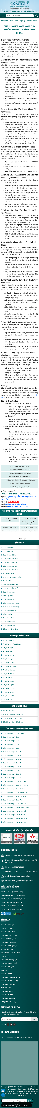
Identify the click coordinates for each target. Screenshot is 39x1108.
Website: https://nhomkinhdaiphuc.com (19, 881)
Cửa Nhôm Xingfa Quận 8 (12, 774)
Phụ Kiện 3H (7, 700)
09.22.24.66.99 (32, 872)
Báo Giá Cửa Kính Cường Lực (13, 715)
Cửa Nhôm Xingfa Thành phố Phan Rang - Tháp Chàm (19, 480)
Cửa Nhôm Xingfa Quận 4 (12, 759)
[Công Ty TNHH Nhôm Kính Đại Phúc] (19, 5)
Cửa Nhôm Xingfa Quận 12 (12, 748)
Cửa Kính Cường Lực (10, 562)
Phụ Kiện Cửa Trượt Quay (12, 644)
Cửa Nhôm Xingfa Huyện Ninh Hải (20, 469)
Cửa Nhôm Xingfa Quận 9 (12, 778)
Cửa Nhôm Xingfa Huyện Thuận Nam (19, 487)
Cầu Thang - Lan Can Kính (12, 577)
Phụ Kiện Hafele (8, 692)
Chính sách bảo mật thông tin (11, 902)
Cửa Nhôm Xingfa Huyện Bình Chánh (16, 807)
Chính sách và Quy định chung (12, 892)
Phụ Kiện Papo (8, 648)
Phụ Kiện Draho (8, 655)
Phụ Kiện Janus (8, 674)
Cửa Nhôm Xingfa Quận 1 (12, 737)
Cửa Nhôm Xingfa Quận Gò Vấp (14, 789)
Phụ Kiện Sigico (8, 685)
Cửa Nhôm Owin (8, 618)
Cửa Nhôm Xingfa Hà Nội (29, 518)
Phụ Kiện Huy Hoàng (10, 666)
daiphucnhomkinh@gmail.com (15, 504)
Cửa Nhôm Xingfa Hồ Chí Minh (10, 519)
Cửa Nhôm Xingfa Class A (12, 603)
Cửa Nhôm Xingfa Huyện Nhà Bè (14, 822)
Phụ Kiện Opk (7, 651)
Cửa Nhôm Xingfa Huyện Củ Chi (14, 815)
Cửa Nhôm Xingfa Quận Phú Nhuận (15, 792)
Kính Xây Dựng (8, 596)
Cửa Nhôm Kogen (9, 592)
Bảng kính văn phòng (10, 629)
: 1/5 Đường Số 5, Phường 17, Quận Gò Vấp (17, 1037)
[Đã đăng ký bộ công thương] (6, 913)
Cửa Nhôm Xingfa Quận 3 (12, 755)
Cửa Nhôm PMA (8, 599)
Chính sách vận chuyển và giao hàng (14, 899)
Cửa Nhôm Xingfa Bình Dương (29, 523)
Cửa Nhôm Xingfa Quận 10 (12, 741)
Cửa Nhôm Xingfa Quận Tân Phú (14, 800)
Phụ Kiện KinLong (9, 670)
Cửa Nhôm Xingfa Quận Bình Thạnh (15, 785)
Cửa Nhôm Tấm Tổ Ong (11, 607)
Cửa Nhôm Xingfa (9, 547)
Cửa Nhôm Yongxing (10, 610)
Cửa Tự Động (7, 581)
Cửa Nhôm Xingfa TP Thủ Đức (13, 733)
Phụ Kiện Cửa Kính (9, 688)
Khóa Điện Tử (7, 677)
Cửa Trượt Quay (8, 551)
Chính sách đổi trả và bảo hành (12, 906)
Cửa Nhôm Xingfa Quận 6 (12, 767)
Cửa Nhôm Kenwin (9, 625)
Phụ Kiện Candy (8, 681)
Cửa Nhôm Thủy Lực (10, 566)
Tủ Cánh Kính (7, 614)
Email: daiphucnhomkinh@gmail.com (18, 876)
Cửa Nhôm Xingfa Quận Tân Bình (14, 796)
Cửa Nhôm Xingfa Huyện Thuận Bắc (19, 483)
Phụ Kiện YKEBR (8, 696)
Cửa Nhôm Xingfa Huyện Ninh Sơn (19, 476)
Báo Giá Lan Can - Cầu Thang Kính (15, 722)
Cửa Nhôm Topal (9, 622)
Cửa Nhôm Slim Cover (10, 559)
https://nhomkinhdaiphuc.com (17, 506)
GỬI (34, 1019)
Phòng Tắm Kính (8, 573)
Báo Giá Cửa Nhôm (9, 711)
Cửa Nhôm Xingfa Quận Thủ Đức (14, 804)
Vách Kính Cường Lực (10, 585)
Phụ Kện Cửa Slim (9, 640)
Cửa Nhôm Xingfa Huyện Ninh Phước (20, 473)
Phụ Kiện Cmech (8, 662)
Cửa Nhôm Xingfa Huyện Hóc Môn (15, 818)
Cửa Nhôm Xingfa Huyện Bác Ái (19, 466)
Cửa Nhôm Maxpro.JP (10, 570)
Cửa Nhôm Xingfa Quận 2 (12, 752)
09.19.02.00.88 (13, 502)
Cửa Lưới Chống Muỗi (10, 588)
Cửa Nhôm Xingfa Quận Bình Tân (14, 781)
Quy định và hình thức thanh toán (13, 895)
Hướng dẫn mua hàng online (11, 909)
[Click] (2, 837)
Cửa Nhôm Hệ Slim (9, 555)
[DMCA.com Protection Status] (19, 913)
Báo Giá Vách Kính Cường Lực (13, 718)
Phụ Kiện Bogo (8, 659)
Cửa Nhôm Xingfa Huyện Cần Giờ (14, 811)
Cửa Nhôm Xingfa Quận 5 (12, 763)
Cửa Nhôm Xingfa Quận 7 (12, 770)
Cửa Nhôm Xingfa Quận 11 (12, 744)
